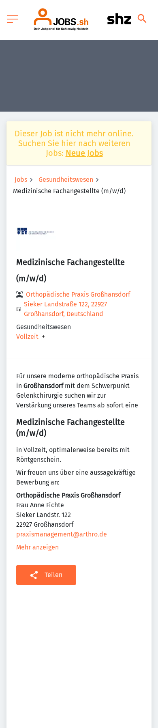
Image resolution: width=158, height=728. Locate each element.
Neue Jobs (84, 153)
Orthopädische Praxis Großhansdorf (78, 294)
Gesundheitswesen (65, 179)
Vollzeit (27, 336)
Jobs (21, 179)
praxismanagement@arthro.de (61, 534)
